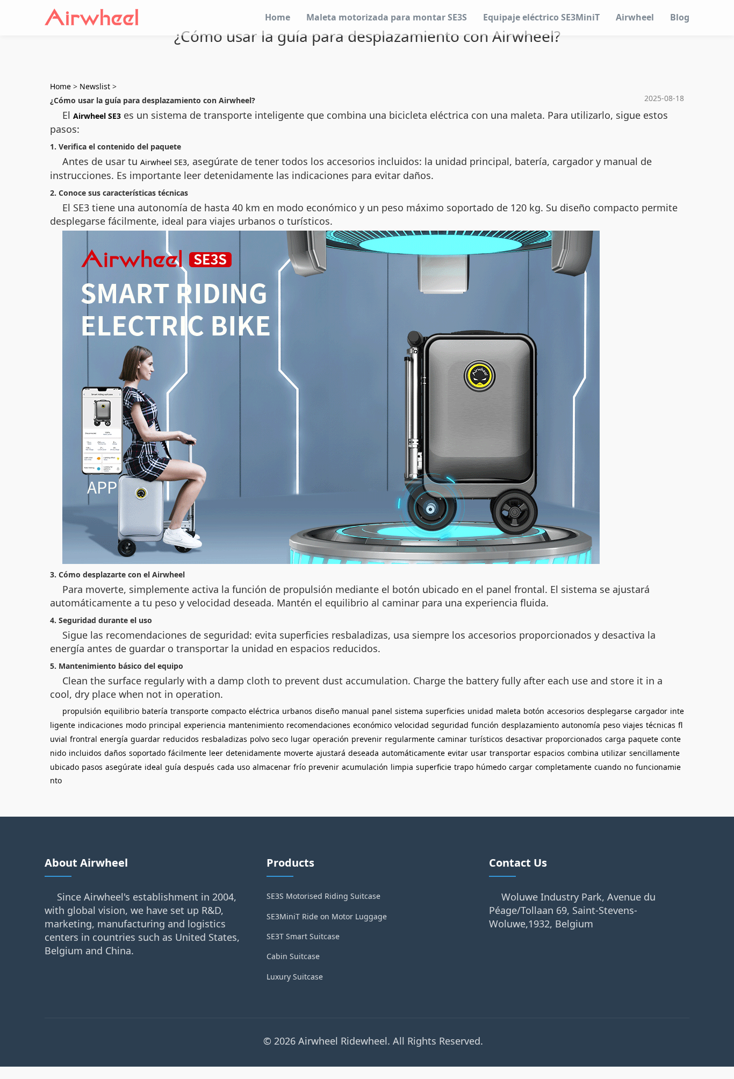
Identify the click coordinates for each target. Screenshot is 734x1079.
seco (280, 739)
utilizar (614, 753)
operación (331, 739)
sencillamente (654, 753)
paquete (643, 739)
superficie (433, 767)
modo (136, 725)
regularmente (410, 739)
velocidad (411, 725)
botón (533, 711)
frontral (83, 739)
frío (299, 767)
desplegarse (609, 711)
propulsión (82, 711)
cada (225, 767)
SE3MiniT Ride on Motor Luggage (327, 916)
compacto (228, 711)
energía (114, 739)
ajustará (331, 753)
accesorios (566, 711)
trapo (463, 767)
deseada (363, 753)
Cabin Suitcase (293, 956)
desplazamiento (530, 725)
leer (216, 753)
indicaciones (100, 725)
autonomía (581, 725)
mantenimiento (256, 725)
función (485, 725)
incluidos (85, 753)
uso (243, 767)
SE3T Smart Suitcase (303, 936)
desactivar (524, 739)
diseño (327, 711)
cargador (651, 711)
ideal (153, 767)
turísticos (486, 739)
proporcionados (573, 739)
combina (583, 753)
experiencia (205, 725)
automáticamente (413, 753)
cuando (607, 767)
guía (173, 767)
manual (355, 711)
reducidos (181, 739)
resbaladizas (224, 739)
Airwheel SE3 (97, 116)
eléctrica (264, 711)
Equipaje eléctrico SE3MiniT (541, 17)
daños (115, 753)
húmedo (491, 767)
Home (277, 17)
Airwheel (635, 17)
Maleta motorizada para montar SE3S (386, 17)
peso (611, 725)
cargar (520, 767)
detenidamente (253, 753)
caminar (452, 739)
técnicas (660, 725)
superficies (445, 711)
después (199, 767)
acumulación (365, 767)
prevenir (366, 739)
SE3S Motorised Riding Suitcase (323, 896)
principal (165, 725)
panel (382, 711)
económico (372, 725)
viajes (633, 725)
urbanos (297, 711)
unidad (480, 711)
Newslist (95, 86)
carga (615, 739)
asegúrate (123, 767)
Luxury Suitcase (295, 976)
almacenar (272, 767)
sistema (409, 711)
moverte (298, 753)
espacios (549, 753)
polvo (259, 739)
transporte (189, 711)
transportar (510, 753)
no (628, 767)
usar (479, 753)
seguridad (450, 725)
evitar (458, 753)
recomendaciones (318, 725)
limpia (402, 767)
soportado (147, 753)
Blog (679, 17)
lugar (300, 739)
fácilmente (187, 753)
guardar (145, 739)
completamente (563, 767)
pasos (92, 767)
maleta (508, 711)
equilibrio (121, 711)
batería (155, 711)
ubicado (64, 767)
